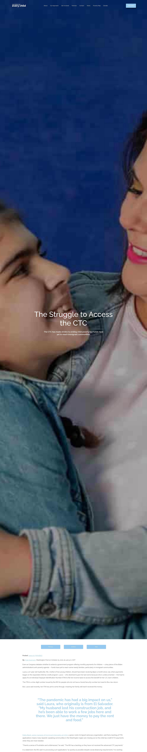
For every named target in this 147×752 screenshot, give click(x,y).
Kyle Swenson (30, 660)
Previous (50, 646)
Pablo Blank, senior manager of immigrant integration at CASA (45, 735)
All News (73, 646)
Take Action (131, 5)
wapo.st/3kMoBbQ (35, 655)
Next (96, 646)
